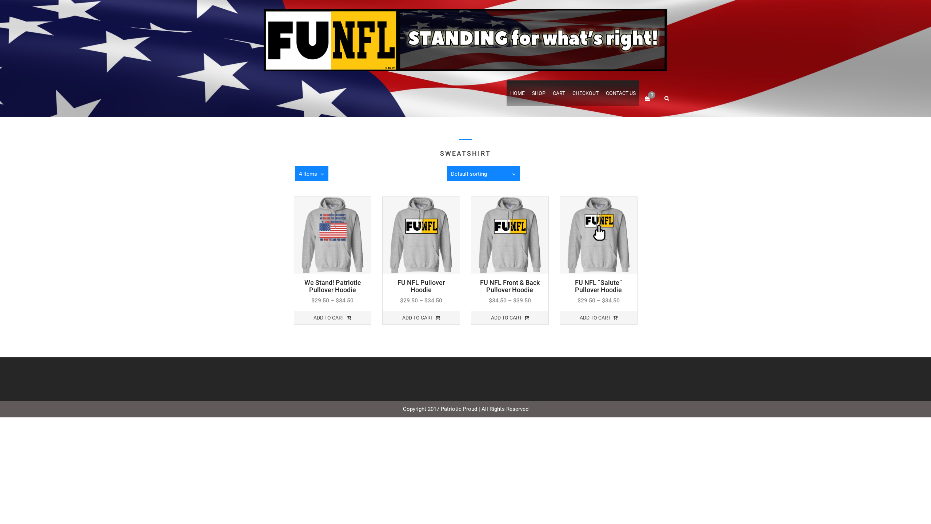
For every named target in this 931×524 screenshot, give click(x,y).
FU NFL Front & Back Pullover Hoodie (510, 286)
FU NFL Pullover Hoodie (421, 286)
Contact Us (621, 93)
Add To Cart (328, 318)
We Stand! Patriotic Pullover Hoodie (332, 286)
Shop (539, 93)
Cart (559, 93)
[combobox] (483, 173)
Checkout (585, 93)
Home (517, 93)
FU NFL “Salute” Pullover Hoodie (598, 286)
